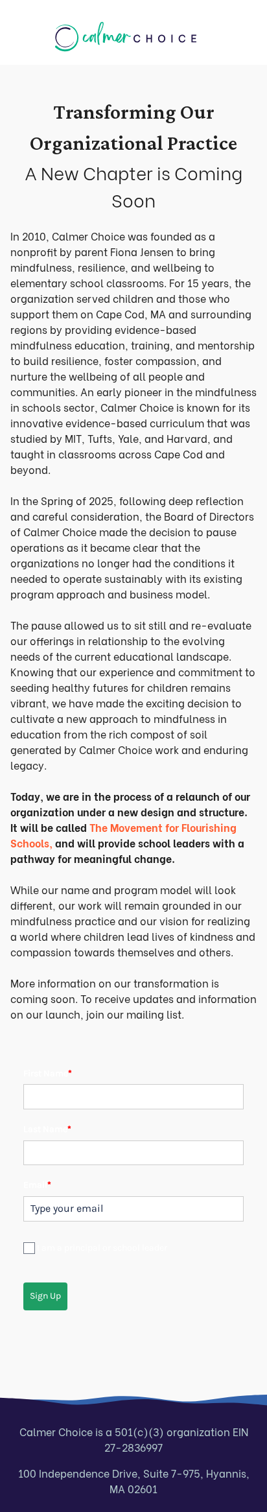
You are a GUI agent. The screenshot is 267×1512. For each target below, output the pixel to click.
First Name (47, 1073)
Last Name (47, 1129)
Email (37, 1184)
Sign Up (45, 1295)
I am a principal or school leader (102, 1247)
